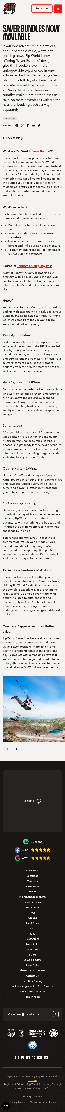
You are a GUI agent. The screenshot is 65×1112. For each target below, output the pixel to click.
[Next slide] (17, 749)
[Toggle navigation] (58, 8)
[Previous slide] (7, 749)
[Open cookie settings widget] (6, 1106)
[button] (32, 1014)
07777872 (32, 1080)
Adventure (10, 118)
